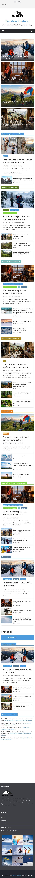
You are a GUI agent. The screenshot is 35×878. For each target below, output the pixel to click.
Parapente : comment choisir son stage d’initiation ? (15, 101)
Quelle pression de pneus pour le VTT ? (22, 402)
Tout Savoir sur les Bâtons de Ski (22, 321)
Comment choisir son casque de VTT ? (22, 393)
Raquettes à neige (15, 210)
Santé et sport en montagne (9, 213)
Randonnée (6, 210)
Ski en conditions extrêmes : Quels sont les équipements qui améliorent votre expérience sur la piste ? (22, 311)
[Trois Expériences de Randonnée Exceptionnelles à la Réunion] (6, 254)
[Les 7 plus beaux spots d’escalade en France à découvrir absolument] (6, 180)
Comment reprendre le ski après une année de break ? (22, 548)
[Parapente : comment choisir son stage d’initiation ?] (17, 96)
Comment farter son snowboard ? (22, 610)
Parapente (5, 433)
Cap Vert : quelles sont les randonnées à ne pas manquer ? (22, 244)
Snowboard (24, 286)
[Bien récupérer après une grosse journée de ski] (17, 73)
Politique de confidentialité (9, 831)
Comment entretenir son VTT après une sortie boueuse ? (17, 125)
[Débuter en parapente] (6, 457)
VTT (4, 360)
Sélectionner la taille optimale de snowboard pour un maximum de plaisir (22, 619)
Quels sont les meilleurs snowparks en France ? (19, 329)
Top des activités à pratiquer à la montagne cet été (18, 720)
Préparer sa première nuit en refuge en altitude (21, 235)
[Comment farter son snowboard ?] (6, 611)
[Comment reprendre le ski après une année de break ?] (6, 549)
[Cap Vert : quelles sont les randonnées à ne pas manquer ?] (6, 245)
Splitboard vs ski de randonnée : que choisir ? (16, 56)
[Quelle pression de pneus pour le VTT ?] (6, 404)
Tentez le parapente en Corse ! (21, 474)
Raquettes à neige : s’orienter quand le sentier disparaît (16, 218)
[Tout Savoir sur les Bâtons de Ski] (6, 322)
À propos (3, 820)
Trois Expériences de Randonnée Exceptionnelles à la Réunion (22, 253)
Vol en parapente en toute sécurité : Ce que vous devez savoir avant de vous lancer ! (22, 465)
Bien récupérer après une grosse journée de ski (17, 79)
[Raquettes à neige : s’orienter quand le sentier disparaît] (17, 199)
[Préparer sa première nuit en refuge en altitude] (6, 237)
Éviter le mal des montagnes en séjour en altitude (21, 531)
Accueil (3, 817)
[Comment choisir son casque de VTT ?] (6, 395)
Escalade (5, 156)
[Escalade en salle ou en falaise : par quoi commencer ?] (17, 145)
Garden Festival (17, 21)
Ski (19, 286)
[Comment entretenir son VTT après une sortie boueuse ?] (17, 119)
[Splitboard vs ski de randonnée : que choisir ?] (17, 50)
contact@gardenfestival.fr (17, 166)
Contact (3, 824)
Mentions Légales (6, 827)
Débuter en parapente (19, 456)
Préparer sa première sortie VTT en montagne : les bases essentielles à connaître (22, 384)
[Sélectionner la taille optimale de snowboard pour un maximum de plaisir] (6, 621)
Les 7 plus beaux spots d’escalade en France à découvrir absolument (22, 179)
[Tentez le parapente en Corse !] (6, 475)
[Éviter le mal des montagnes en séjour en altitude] (6, 532)
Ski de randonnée (7, 579)
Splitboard (23, 579)
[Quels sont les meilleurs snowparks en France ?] (6, 331)
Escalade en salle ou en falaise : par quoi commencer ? (17, 161)
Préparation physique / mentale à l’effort (12, 284)
